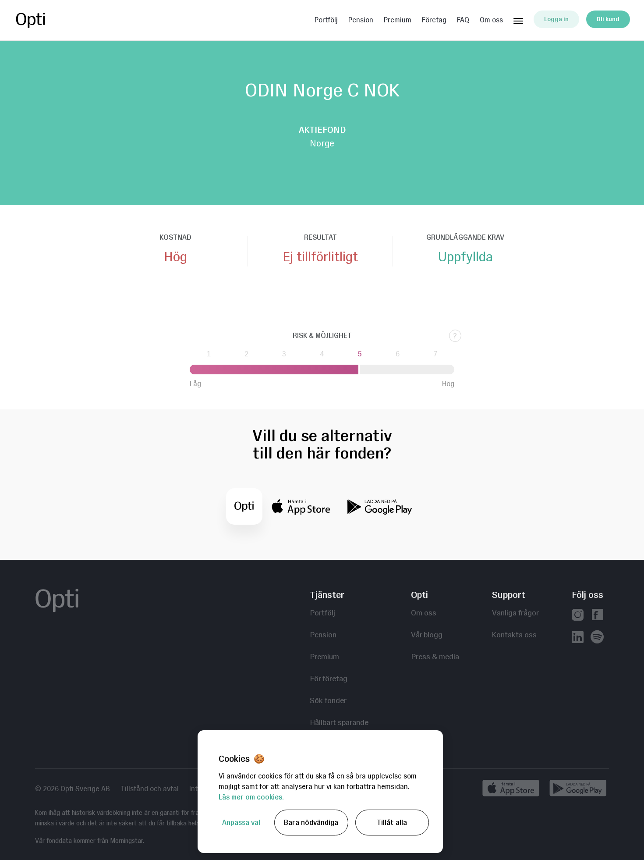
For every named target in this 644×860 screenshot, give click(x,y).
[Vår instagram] (578, 615)
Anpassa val (241, 822)
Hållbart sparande (339, 722)
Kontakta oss (514, 634)
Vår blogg (426, 634)
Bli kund (608, 19)
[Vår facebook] (597, 615)
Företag (434, 20)
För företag (328, 678)
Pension (360, 20)
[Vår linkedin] (578, 638)
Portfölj (326, 20)
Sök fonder (328, 700)
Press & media (435, 656)
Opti (49, 20)
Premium (397, 20)
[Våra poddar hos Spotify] (597, 638)
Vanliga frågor (515, 612)
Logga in (556, 19)
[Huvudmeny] (518, 19)
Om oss (491, 20)
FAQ (463, 20)
